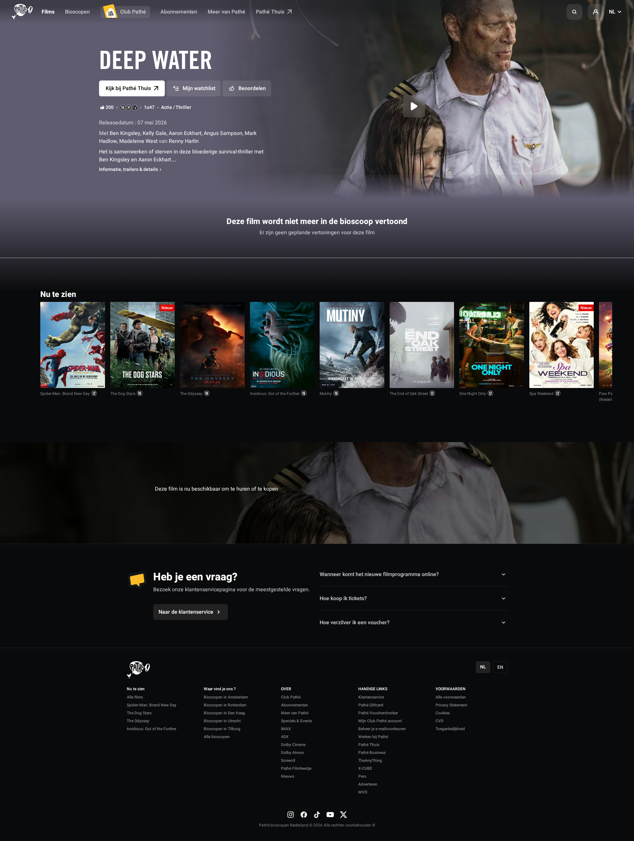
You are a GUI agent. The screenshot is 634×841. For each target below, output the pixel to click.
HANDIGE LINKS (372, 689)
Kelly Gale (154, 133)
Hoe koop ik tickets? (343, 598)
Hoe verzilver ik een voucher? (355, 623)
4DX (285, 737)
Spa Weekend (541, 394)
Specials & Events (296, 721)
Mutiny (326, 394)
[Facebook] (304, 815)
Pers (362, 776)
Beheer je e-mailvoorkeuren (382, 729)
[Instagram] (291, 815)
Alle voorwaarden (451, 697)
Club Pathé (133, 12)
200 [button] (110, 107)
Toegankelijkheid (450, 729)
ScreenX (288, 760)
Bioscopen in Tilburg (222, 729)
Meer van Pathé (226, 12)
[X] (343, 815)
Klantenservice (371, 697)
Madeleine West (138, 141)
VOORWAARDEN (451, 689)
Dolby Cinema (293, 745)
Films (48, 12)
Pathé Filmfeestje (296, 768)
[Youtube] (330, 815)
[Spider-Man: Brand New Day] (72, 345)
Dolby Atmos (292, 753)
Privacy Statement (451, 705)
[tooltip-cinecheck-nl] (122, 107)
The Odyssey (191, 394)
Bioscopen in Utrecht (222, 721)
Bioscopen (77, 12)
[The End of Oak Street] (422, 345)
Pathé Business (372, 753)
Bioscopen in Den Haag (224, 713)
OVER (286, 689)
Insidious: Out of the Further (274, 394)
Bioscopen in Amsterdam (226, 697)
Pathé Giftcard (370, 705)
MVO (362, 792)
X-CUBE (365, 768)
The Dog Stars (122, 394)
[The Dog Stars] (142, 345)
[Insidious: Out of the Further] (282, 345)
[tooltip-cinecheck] (128, 107)
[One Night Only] (491, 345)
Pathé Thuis (271, 12)
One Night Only (472, 394)
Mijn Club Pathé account (380, 721)
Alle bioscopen (217, 737)
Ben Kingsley (124, 133)
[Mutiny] (352, 345)
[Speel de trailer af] (414, 106)
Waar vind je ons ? (220, 689)
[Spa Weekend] (561, 345)
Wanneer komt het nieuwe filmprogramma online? (379, 574)
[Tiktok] (317, 815)
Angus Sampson (223, 133)
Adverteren (367, 784)
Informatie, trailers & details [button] (128, 169)
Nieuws (287, 776)
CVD (439, 721)
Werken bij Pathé (373, 737)
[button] (574, 12)
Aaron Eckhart (185, 133)
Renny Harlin (183, 141)
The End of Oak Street (409, 394)
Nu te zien (136, 689)
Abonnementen (178, 12)
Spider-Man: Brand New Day (65, 394)
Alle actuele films (568, 293)
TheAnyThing (370, 760)
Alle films (135, 697)
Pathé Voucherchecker (378, 713)
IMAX (286, 729)
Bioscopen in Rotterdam (225, 705)
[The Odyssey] (212, 345)
